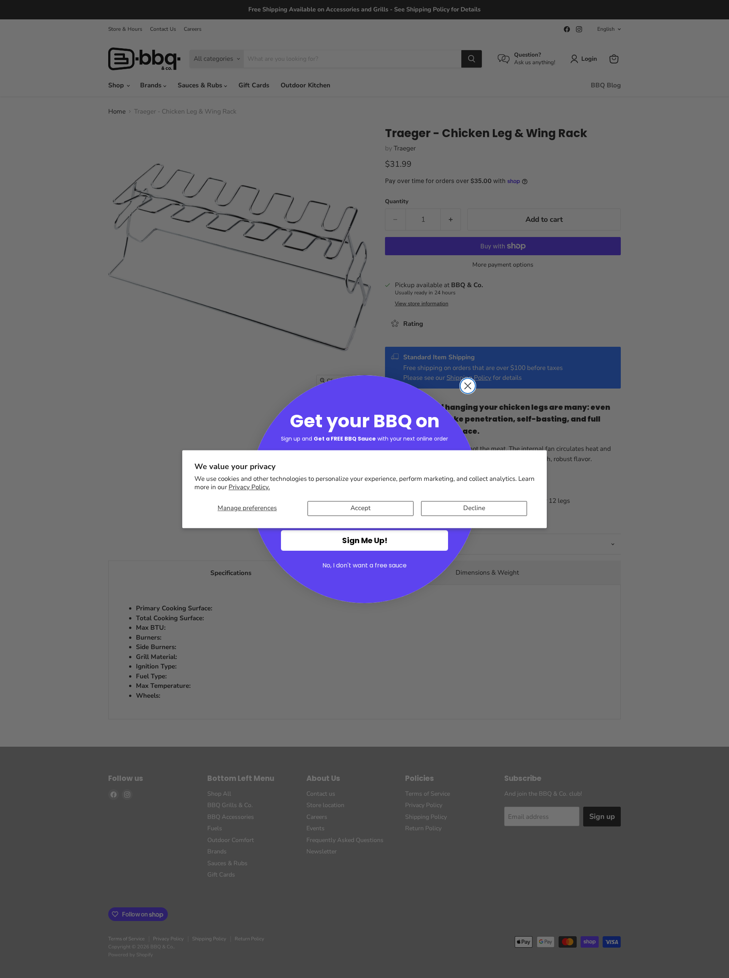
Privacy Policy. (249, 487)
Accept (360, 508)
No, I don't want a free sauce (364, 565)
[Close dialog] (467, 385)
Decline (474, 508)
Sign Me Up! (364, 540)
